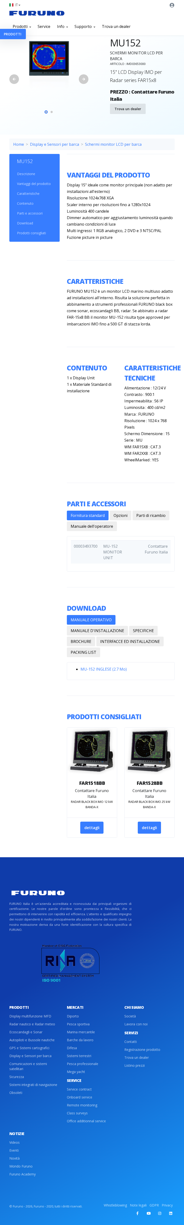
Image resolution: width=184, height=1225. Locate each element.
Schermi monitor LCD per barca (113, 144)
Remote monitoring (82, 1105)
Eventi (14, 1150)
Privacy (167, 1205)
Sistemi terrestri (79, 1056)
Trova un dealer (116, 26)
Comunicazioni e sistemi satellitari (28, 1066)
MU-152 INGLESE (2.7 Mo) (103, 669)
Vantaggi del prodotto (34, 183)
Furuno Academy (22, 1174)
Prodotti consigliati (31, 233)
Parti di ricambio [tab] (151, 515)
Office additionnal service (86, 1121)
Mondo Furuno (21, 1166)
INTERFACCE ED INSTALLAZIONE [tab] (130, 641)
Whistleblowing (115, 1205)
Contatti (130, 1041)
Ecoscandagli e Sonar (25, 1032)
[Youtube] (148, 1213)
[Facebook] (137, 1213)
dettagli (91, 827)
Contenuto (25, 203)
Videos (14, 1142)
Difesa (72, 1048)
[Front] (36, 13)
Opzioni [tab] (120, 515)
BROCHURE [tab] (81, 641)
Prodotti (21, 26)
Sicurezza (16, 1076)
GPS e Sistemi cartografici (29, 1048)
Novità (14, 1158)
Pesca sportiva (78, 1024)
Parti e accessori (30, 213)
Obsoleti (15, 1092)
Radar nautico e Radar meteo (32, 1024)
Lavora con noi (136, 1024)
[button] (14, 4)
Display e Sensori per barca (54, 144)
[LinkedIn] (171, 1213)
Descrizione (26, 173)
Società (130, 1016)
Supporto (84, 26)
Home (18, 144)
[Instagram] (159, 1213)
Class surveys (77, 1113)
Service (44, 26)
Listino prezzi (134, 1065)
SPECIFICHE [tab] (143, 630)
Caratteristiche (28, 193)
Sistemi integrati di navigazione (33, 1084)
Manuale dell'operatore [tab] (92, 526)
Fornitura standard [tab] (88, 515)
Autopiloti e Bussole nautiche (32, 1040)
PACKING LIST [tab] (83, 652)
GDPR (154, 1205)
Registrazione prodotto (142, 1049)
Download (25, 223)
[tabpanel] (48, 65)
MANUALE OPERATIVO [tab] (91, 619)
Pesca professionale (82, 1063)
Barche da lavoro (80, 1040)
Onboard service (79, 1097)
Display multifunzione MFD (30, 1016)
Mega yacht (76, 1071)
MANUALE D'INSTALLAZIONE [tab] (97, 630)
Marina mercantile (81, 1032)
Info (61, 26)
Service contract (79, 1089)
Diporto (73, 1016)
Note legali (138, 1205)
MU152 (25, 161)
